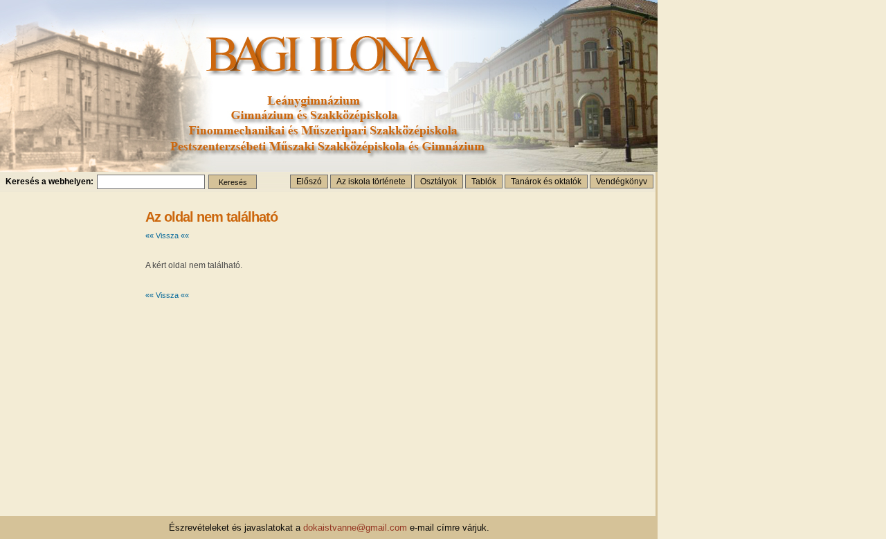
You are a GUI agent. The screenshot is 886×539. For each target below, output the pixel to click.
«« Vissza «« (167, 235)
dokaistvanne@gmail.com (355, 527)
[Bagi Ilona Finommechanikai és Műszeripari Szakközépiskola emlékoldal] (329, 168)
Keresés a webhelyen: (49, 181)
